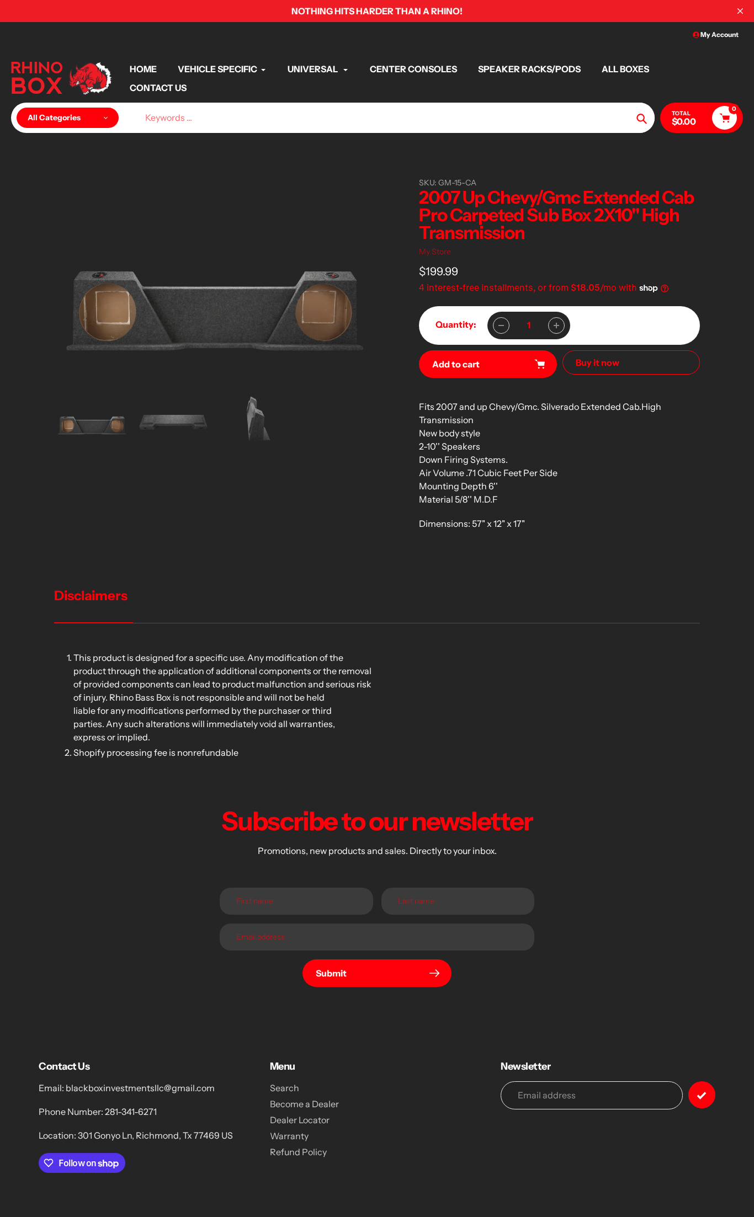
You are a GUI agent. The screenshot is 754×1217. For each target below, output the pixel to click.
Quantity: (456, 324)
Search (284, 1087)
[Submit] (701, 1094)
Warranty (289, 1135)
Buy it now (597, 362)
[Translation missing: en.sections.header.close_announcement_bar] (740, 11)
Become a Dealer (304, 1103)
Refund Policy (298, 1151)
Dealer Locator (300, 1119)
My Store (435, 252)
